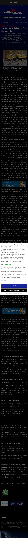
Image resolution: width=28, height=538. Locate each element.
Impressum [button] (21, 293)
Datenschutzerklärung (9, 264)
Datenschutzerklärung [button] (14, 293)
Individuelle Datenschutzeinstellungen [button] (14, 290)
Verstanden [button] (14, 286)
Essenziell (5, 280)
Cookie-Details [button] (7, 293)
